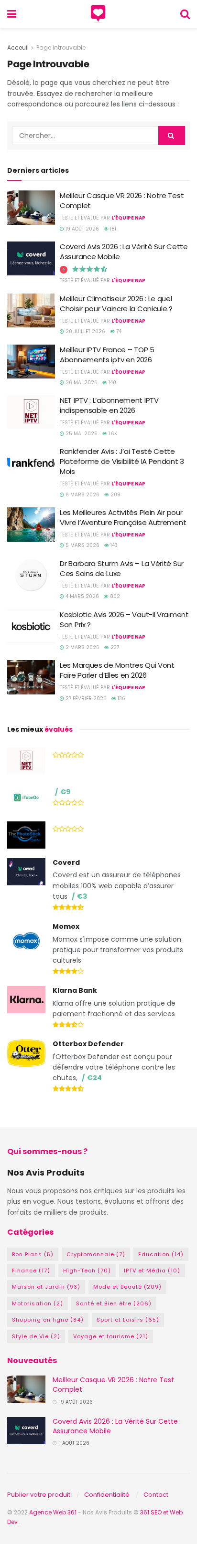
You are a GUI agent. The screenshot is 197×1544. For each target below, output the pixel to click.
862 (114, 596)
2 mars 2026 (81, 647)
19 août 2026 (81, 228)
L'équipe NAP (128, 217)
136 (120, 698)
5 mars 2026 (81, 545)
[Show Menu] (11, 14)
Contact (155, 1494)
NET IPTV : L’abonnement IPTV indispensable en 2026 (109, 405)
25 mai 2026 (81, 433)
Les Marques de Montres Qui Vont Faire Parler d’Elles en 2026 (117, 670)
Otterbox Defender (88, 1044)
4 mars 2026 (81, 596)
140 (111, 382)
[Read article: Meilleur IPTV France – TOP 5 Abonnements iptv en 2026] (31, 362)
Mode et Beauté (127, 1287)
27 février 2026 (85, 698)
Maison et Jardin (46, 1287)
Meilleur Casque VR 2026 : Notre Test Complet (113, 1384)
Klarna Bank (75, 990)
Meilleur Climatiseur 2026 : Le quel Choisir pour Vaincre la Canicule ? (116, 304)
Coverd (66, 862)
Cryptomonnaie (95, 1254)
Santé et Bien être (114, 1303)
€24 (94, 1077)
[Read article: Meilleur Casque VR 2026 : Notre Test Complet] (31, 207)
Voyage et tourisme (110, 1336)
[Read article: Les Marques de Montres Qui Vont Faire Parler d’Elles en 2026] (31, 677)
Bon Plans (33, 1254)
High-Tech (87, 1270)
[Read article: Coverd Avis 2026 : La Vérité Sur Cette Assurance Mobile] (31, 259)
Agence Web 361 (53, 1512)
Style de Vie (36, 1336)
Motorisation (37, 1303)
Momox (66, 926)
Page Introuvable (61, 47)
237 (114, 647)
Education (161, 1254)
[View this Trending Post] (63, 269)
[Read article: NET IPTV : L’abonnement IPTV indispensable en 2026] (31, 412)
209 (114, 494)
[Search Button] (185, 14)
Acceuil (18, 47)
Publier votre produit (38, 1494)
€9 (65, 792)
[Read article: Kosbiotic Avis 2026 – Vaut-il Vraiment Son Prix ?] (31, 626)
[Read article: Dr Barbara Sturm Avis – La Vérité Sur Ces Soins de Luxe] (31, 575)
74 (118, 331)
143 (113, 545)
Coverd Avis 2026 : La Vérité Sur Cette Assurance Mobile (115, 1426)
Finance (31, 1270)
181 (112, 228)
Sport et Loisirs (128, 1319)
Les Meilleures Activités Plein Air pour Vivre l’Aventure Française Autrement (123, 517)
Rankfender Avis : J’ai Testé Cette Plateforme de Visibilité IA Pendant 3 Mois (122, 461)
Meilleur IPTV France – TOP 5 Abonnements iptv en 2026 (107, 355)
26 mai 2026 (81, 382)
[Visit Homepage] (98, 14)
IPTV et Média (152, 1270)
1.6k (112, 433)
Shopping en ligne (48, 1319)
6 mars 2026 (81, 494)
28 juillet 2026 (84, 331)
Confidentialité (107, 1494)
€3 (82, 896)
